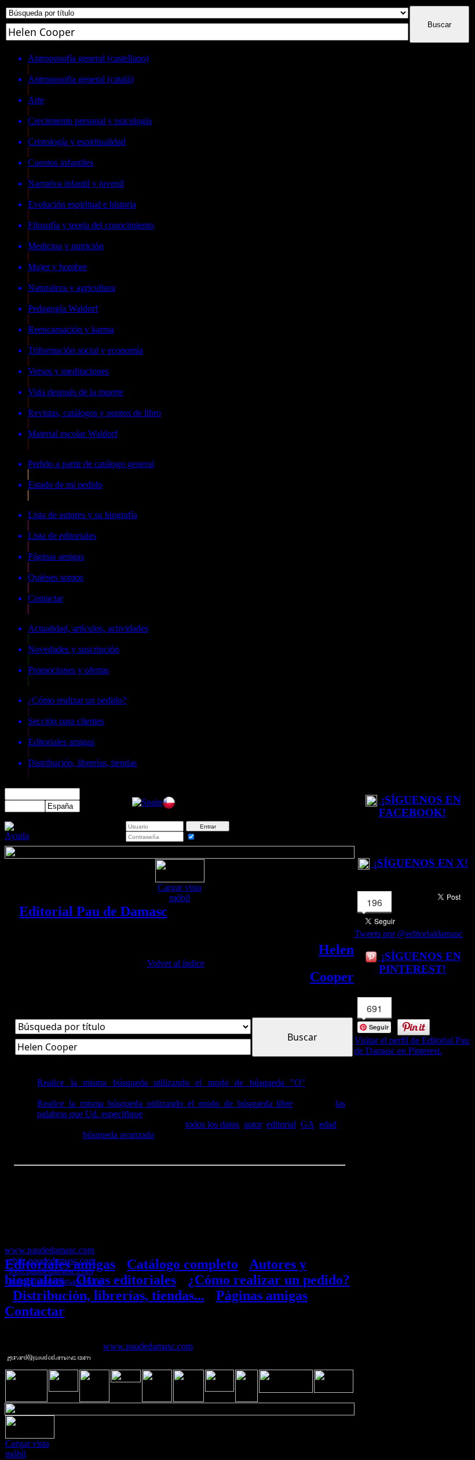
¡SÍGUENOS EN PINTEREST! (419, 962)
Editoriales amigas (60, 1264)
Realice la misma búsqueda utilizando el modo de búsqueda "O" (171, 1082)
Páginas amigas (262, 1295)
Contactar (35, 1311)
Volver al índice (175, 963)
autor (253, 1124)
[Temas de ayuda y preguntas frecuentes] (17, 836)
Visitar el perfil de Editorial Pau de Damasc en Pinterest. (412, 1045)
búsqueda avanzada (118, 1135)
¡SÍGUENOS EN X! (419, 863)
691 (374, 1008)
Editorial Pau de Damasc (93, 911)
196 (374, 902)
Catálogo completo (182, 1264)
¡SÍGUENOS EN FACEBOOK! (419, 806)
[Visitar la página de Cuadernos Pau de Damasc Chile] (169, 806)
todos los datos (212, 1124)
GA (308, 1124)
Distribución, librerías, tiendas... (108, 1295)
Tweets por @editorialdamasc (409, 934)
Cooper (332, 976)
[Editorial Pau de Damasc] (147, 802)
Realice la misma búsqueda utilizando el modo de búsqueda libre (165, 1103)
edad (328, 1124)
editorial (281, 1124)
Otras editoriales (126, 1279)
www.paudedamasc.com (148, 1346)
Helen (336, 949)
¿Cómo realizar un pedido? (269, 1279)
